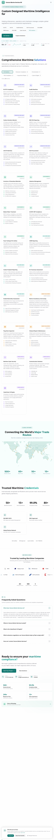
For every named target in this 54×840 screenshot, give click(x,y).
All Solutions (7, 72)
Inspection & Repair (22, 75)
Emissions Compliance (22, 72)
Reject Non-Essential (20, 835)
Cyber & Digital (36, 75)
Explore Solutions (20, 35)
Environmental (36, 72)
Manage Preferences (33, 835)
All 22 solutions (32, 30)
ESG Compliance (8, 75)
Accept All (11, 835)
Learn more (23, 832)
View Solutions (23, 670)
